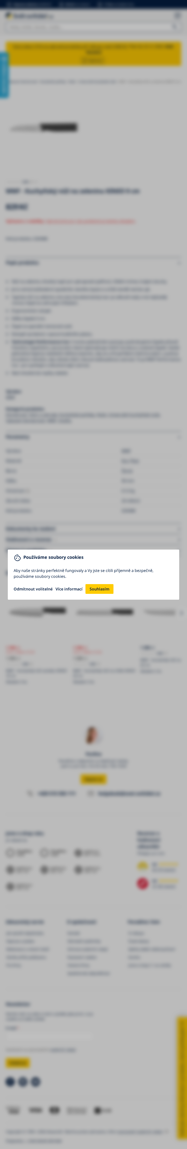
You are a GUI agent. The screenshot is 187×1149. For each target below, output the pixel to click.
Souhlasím (99, 589)
